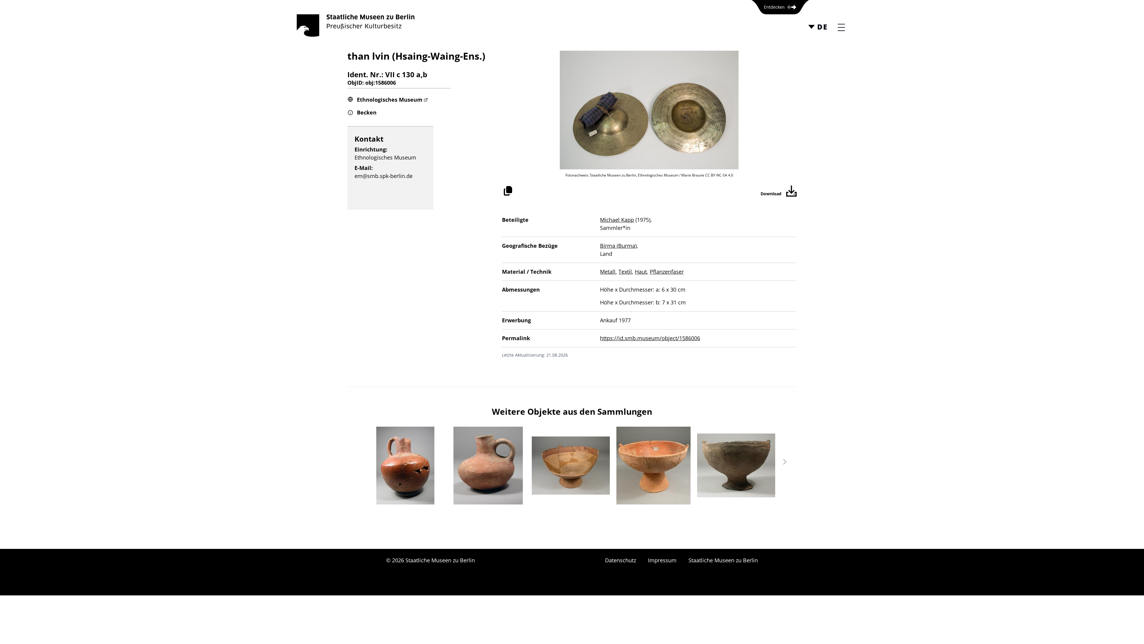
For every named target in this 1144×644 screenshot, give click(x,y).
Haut (641, 271)
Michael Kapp (617, 219)
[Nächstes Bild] (785, 462)
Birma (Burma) (618, 245)
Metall (607, 271)
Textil (625, 271)
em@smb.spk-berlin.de (384, 175)
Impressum (662, 560)
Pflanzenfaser (667, 271)
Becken (367, 112)
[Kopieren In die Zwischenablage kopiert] (508, 191)
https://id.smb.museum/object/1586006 (650, 338)
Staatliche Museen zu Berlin (723, 560)
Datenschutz (620, 560)
